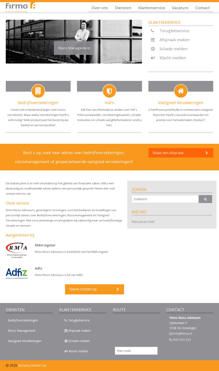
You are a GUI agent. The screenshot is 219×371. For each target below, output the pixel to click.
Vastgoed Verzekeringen (24, 341)
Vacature (180, 7)
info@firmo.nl (182, 334)
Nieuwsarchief (143, 221)
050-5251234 (182, 340)
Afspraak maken (173, 39)
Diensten (123, 7)
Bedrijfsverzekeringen (23, 320)
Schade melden (172, 48)
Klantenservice (151, 7)
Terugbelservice (173, 30)
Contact (202, 7)
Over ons (100, 7)
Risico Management (22, 331)
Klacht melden (172, 57)
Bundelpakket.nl (32, 365)
